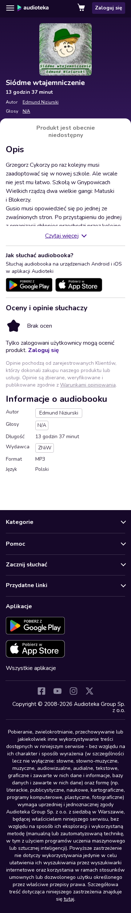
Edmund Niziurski (41, 102)
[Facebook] (41, 691)
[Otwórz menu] (10, 8)
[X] (89, 691)
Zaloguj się (108, 7)
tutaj (69, 899)
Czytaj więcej (62, 236)
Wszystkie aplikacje (31, 668)
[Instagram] (73, 691)
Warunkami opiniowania (88, 384)
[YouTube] (57, 691)
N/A (26, 111)
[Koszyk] (82, 8)
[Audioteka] (33, 8)
